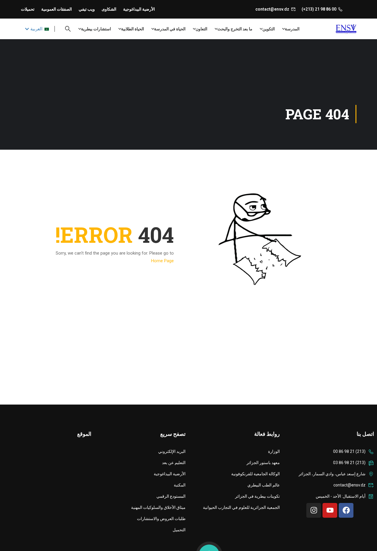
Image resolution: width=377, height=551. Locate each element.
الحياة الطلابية (132, 29)
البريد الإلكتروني (172, 451)
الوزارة (274, 451)
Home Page (162, 260)
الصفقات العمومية (56, 9)
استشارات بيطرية (96, 29)
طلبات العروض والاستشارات (161, 518)
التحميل (179, 529)
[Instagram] (313, 510)
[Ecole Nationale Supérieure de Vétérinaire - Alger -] (333, 29)
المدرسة (292, 29)
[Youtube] (330, 510)
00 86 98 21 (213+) (319, 9)
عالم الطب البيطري (263, 485)
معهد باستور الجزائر (263, 462)
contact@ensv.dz (272, 9)
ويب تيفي (87, 9)
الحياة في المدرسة (170, 29)
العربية (36, 29)
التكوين (268, 29)
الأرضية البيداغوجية (139, 9)
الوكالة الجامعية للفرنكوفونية (255, 473)
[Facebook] (346, 510)
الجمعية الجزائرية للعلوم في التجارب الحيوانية (241, 507)
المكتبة (180, 485)
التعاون (201, 29)
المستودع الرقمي (171, 496)
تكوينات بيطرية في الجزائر (257, 496)
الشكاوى (109, 9)
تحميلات (27, 9)
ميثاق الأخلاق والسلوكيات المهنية (158, 507)
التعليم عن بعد (174, 462)
